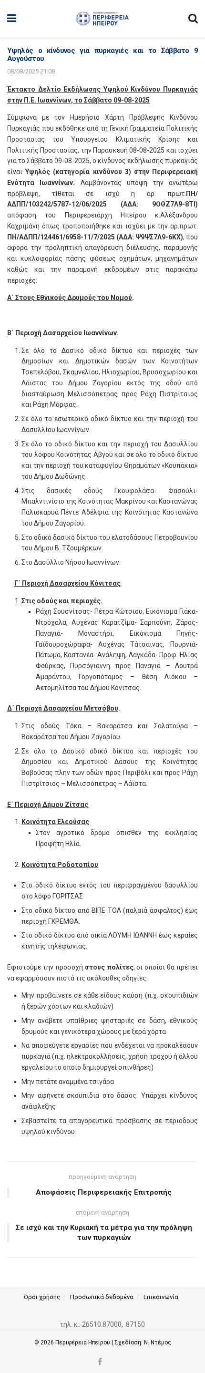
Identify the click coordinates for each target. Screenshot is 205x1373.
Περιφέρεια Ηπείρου (83, 1342)
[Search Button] (193, 18)
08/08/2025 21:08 (31, 71)
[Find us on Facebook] (100, 1362)
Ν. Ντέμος (157, 1342)
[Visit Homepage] (102, 18)
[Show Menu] (11, 18)
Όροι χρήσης (42, 1297)
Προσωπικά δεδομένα (101, 1297)
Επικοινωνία (161, 1297)
